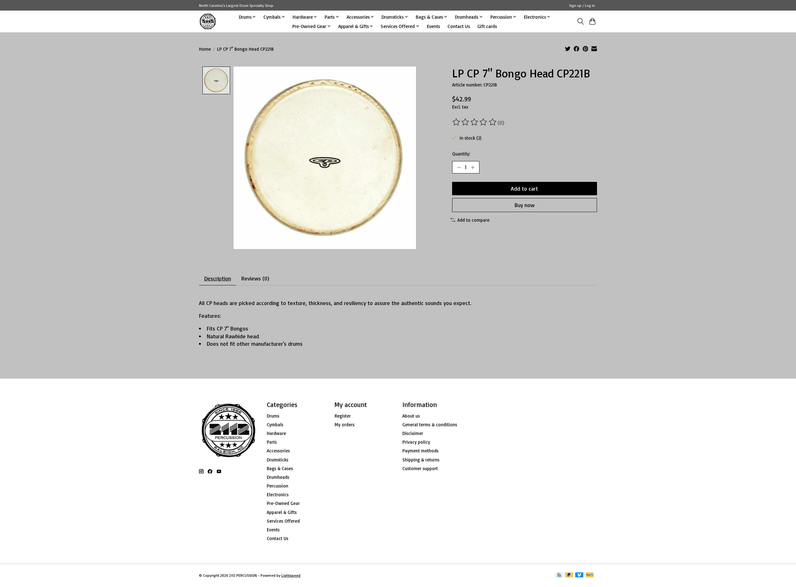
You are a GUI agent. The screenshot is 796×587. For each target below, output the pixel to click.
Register (343, 416)
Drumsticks (277, 460)
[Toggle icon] (580, 21)
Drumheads (278, 477)
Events (433, 26)
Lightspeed (290, 575)
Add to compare (473, 220)
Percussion (277, 486)
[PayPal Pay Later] (569, 575)
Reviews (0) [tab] (255, 278)
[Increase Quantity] (472, 167)
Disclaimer (412, 433)
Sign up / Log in (582, 5)
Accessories (278, 451)
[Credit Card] (559, 575)
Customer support (420, 468)
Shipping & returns (420, 460)
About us (411, 416)
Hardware (276, 433)
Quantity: (461, 154)
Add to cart (524, 188)
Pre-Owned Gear (283, 503)
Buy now (525, 204)
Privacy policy (416, 442)
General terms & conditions (429, 425)
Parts (272, 442)
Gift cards (487, 26)
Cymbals (275, 425)
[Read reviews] (474, 122)
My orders (344, 425)
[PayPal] (590, 575)
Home (205, 49)
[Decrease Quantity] (459, 167)
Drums (273, 416)
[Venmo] (579, 575)
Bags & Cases (280, 468)
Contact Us (458, 26)
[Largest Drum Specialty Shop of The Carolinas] (207, 21)
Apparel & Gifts (282, 512)
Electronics (278, 494)
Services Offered (283, 521)
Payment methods (420, 451)
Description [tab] (217, 278)
